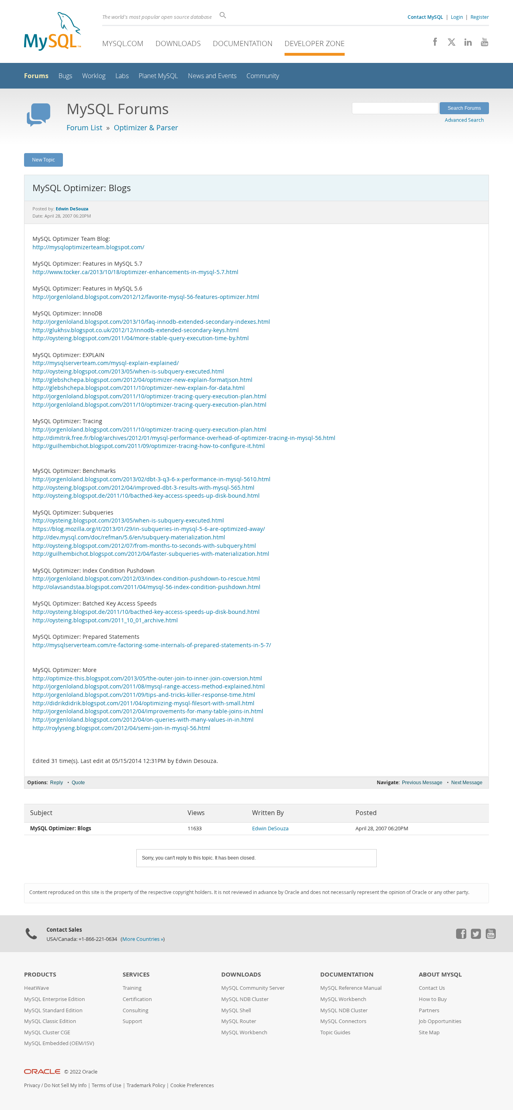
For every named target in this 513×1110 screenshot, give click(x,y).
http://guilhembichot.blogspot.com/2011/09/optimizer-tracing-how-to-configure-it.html (148, 446)
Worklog (93, 76)
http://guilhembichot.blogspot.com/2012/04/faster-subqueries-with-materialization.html (150, 553)
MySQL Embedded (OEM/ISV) (59, 1043)
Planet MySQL (158, 76)
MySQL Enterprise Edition (54, 999)
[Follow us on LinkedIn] (465, 44)
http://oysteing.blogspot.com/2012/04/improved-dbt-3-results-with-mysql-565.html (143, 487)
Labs (122, 76)
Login (457, 17)
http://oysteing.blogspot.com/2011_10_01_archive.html (105, 620)
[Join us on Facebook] (432, 44)
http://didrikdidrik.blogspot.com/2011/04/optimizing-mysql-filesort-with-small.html (143, 703)
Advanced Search (464, 120)
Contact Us (432, 988)
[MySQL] (52, 32)
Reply (56, 782)
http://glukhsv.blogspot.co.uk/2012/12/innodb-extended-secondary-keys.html (135, 330)
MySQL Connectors (343, 1021)
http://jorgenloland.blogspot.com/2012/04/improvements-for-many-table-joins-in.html (147, 711)
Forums (36, 75)
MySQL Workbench (244, 1032)
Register (480, 17)
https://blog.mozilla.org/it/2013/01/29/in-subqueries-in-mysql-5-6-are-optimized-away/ (148, 529)
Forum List (84, 127)
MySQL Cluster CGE (47, 1032)
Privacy (32, 1085)
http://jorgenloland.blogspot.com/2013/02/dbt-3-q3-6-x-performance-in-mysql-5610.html (151, 479)
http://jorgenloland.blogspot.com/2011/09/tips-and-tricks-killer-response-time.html (143, 694)
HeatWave (36, 988)
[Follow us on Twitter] (475, 937)
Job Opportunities (440, 1021)
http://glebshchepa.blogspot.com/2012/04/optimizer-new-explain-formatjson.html (142, 379)
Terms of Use (106, 1085)
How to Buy (433, 999)
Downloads (178, 43)
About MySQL (440, 974)
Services (136, 974)
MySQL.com (122, 43)
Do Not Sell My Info (65, 1085)
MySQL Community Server (253, 988)
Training (132, 988)
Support (132, 1021)
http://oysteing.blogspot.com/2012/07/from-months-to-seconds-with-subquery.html (144, 545)
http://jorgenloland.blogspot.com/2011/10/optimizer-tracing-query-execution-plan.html (149, 396)
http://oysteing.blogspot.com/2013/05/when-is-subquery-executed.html (128, 371)
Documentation (243, 43)
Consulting (135, 1010)
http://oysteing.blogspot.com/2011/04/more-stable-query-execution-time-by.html (140, 338)
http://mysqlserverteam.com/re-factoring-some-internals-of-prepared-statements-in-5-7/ (151, 645)
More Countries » (142, 939)
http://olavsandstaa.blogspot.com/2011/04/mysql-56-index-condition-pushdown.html (146, 587)
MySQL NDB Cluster (245, 999)
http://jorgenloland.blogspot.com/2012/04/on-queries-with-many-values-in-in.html (143, 719)
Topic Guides (335, 1032)
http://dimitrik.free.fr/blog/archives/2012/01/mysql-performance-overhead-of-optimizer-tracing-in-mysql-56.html (183, 438)
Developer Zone (315, 43)
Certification (137, 999)
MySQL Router (238, 1021)
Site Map (429, 1032)
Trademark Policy (146, 1085)
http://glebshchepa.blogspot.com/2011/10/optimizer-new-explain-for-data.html (138, 388)
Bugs (65, 76)
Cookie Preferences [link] (192, 1085)
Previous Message (422, 782)
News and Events (212, 76)
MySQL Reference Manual (351, 988)
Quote (78, 782)
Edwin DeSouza (270, 828)
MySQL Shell (236, 1010)
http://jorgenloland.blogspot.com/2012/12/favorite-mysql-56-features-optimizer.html (145, 297)
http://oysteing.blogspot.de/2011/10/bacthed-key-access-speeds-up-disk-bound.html (146, 495)
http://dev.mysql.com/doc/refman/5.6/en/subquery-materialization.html (128, 537)
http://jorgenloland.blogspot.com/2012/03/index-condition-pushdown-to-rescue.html (146, 578)
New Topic (43, 159)
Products (40, 974)
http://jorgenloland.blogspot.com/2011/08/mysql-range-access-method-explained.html (148, 686)
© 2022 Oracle (80, 1071)
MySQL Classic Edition (50, 1021)
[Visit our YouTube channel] (481, 44)
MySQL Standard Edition (53, 1010)
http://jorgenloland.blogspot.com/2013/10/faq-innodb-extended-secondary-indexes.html (151, 321)
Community (262, 76)
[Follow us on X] (448, 44)
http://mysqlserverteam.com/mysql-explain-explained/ (105, 363)
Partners (429, 1010)
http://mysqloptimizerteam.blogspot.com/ (88, 247)
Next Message (467, 782)
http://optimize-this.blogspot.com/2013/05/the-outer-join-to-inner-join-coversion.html (147, 678)
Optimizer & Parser (146, 127)
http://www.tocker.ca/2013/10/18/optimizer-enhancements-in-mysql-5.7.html (135, 272)
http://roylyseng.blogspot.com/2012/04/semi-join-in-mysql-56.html (121, 728)
